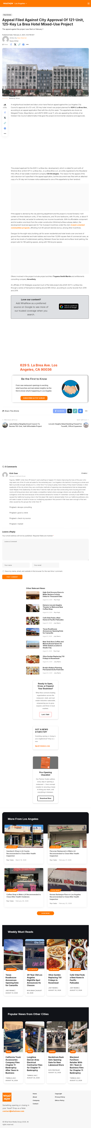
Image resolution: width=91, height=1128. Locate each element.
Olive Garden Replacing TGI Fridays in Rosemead (53, 657)
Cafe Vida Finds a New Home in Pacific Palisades (53, 619)
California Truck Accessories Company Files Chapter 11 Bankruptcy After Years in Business (13, 1065)
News (9, 1051)
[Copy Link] (19, 44)
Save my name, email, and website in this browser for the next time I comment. (34, 571)
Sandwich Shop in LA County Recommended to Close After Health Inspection (21, 853)
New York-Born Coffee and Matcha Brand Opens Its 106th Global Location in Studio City (53, 645)
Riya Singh (57, 600)
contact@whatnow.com (13, 1111)
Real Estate (7, 15)
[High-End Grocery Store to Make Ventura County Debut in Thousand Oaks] (32, 595)
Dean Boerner (22, 38)
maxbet (20, 524)
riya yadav (10, 860)
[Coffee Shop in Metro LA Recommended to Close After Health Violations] (23, 879)
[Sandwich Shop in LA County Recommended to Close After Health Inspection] (23, 836)
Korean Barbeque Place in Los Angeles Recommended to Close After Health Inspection (65, 896)
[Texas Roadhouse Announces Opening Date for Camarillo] (32, 632)
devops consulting (24, 507)
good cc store (22, 513)
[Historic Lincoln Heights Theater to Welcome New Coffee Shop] (32, 608)
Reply (85, 473)
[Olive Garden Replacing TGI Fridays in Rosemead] (32, 659)
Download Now (45, 798)
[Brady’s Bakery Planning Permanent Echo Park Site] (32, 671)
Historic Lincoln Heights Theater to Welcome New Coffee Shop (53, 607)
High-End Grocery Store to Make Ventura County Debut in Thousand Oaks (53, 594)
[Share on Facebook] (11, 44)
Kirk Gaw (13, 473)
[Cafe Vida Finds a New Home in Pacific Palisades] (32, 621)
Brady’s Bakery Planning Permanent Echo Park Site (53, 669)
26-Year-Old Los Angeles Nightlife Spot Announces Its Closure (34, 980)
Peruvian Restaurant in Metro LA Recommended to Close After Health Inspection (64, 853)
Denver (52, 1051)
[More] (27, 44)
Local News (12, 847)
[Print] (23, 44)
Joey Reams (57, 623)
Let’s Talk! (45, 714)
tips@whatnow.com (42, 746)
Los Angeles (11, 969)
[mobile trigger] (89, 3)
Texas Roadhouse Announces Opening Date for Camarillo (53, 631)
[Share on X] (15, 44)
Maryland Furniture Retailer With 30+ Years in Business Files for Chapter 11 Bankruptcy (77, 1065)
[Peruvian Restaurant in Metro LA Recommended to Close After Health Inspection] (67, 836)
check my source (24, 518)
